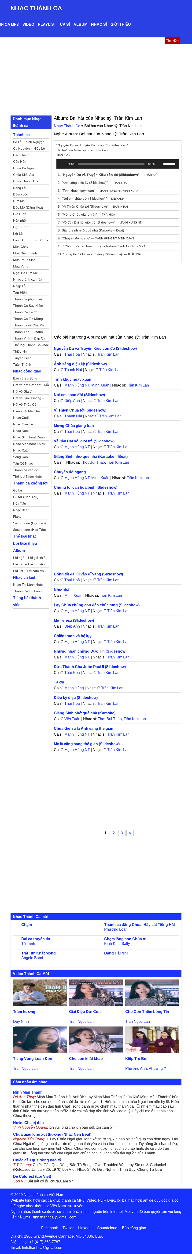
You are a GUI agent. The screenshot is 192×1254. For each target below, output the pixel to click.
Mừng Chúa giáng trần (74, 426)
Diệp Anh (72, 401)
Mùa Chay (20, 247)
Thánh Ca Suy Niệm (28, 305)
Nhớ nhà (61, 590)
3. (98, 190)
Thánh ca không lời (30, 483)
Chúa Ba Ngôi (23, 168)
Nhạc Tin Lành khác (28, 584)
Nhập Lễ (19, 286)
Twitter (68, 1228)
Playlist (47, 24)
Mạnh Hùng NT (76, 385)
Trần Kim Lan (108, 354)
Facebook (49, 1228)
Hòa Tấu (19, 503)
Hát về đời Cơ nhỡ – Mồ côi (31, 385)
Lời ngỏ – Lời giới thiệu (30, 558)
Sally (126, 944)
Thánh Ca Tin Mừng (28, 319)
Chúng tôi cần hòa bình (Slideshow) (85, 487)
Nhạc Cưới (21, 417)
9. (96, 238)
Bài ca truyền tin (35, 939)
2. (92, 182)
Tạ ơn (59, 682)
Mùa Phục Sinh (24, 260)
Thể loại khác (25, 536)
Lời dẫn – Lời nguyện (29, 564)
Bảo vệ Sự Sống (25, 378)
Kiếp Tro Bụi (136, 1059)
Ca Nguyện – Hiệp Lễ (29, 148)
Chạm (26, 925)
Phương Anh (136, 1068)
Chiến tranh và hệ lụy (73, 636)
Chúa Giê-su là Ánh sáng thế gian (83, 728)
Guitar (17, 490)
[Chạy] (62, 164)
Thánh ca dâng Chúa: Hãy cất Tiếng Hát (139, 925)
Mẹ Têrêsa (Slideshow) (74, 620)
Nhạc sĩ (99, 24)
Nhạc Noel (21, 431)
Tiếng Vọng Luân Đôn (32, 1059)
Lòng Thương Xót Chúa (30, 240)
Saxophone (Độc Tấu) (29, 523)
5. (93, 206)
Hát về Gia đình (24, 391)
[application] (117, 164)
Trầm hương (24, 1012)
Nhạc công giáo (27, 371)
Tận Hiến (20, 292)
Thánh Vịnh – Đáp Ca (29, 338)
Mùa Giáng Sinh (25, 253)
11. (99, 254)
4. (91, 198)
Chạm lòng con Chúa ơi (125, 939)
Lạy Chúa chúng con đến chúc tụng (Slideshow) (97, 605)
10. (101, 246)
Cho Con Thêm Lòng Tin (147, 1012)
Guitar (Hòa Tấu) (25, 497)
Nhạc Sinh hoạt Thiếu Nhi (29, 444)
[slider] (170, 163)
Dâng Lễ (19, 188)
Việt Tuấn (72, 719)
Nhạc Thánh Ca (36, 8)
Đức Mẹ (19, 201)
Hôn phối (19, 220)
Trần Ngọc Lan (81, 1021)
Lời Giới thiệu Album (25, 547)
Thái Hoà (72, 354)
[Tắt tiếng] (159, 164)
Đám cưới (20, 194)
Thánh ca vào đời (26, 470)
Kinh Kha (112, 944)
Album (80, 24)
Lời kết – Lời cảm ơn (28, 571)
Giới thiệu (121, 24)
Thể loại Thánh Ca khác (31, 345)
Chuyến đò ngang (70, 472)
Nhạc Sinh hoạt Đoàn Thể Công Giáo (29, 438)
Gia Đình (19, 214)
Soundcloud (107, 1228)
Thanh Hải (73, 370)
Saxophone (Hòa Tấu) (29, 529)
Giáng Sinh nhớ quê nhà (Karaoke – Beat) (91, 457)
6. (86, 214)
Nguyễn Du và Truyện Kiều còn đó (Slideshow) (95, 349)
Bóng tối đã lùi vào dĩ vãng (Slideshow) (88, 574)
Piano (17, 516)
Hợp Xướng (21, 227)
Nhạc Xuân (21, 450)
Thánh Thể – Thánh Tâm (28, 332)
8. (91, 230)
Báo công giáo (134, 1228)
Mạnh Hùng (74, 688)
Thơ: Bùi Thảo (93, 462)
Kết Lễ (18, 233)
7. (99, 222)
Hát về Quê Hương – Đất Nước (28, 398)
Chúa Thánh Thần (26, 181)
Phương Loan (116, 929)
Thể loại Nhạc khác (27, 476)
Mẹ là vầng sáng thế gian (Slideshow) (87, 744)
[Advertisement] (96, 79)
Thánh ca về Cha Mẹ (28, 325)
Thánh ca (21, 135)
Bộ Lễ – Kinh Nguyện (28, 142)
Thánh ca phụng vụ (27, 299)
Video (28, 24)
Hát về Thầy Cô (24, 404)
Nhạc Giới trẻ (23, 424)
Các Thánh (21, 155)
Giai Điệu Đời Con (85, 1012)
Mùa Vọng (20, 266)
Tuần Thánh (22, 364)
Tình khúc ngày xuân (72, 379)
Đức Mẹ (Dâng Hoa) (28, 207)
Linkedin (85, 1228)
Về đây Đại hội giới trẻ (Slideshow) (84, 441)
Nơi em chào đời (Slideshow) (79, 395)
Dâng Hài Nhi (116, 953)
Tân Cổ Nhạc (23, 463)
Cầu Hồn (19, 161)
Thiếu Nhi (20, 351)
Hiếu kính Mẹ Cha (26, 411)
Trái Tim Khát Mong (38, 953)
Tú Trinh (28, 944)
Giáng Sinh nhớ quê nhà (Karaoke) (84, 713)
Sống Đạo (20, 457)
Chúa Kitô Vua (23, 175)
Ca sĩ (65, 24)
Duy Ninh (21, 1021)
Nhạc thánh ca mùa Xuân (27, 280)
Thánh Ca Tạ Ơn (25, 312)
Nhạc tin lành (25, 577)
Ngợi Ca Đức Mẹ (25, 273)
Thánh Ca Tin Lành (27, 591)
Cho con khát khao (86, 1059)
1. (108, 175)
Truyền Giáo (22, 358)
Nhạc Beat (21, 510)
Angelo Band (32, 958)
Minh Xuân (100, 385)
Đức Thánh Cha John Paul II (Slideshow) (90, 667)
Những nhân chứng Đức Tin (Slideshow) (90, 651)
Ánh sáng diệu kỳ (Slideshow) (80, 364)
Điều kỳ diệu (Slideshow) (76, 698)
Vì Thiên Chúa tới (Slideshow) (80, 410)
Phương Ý (157, 1068)
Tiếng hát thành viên (27, 601)
